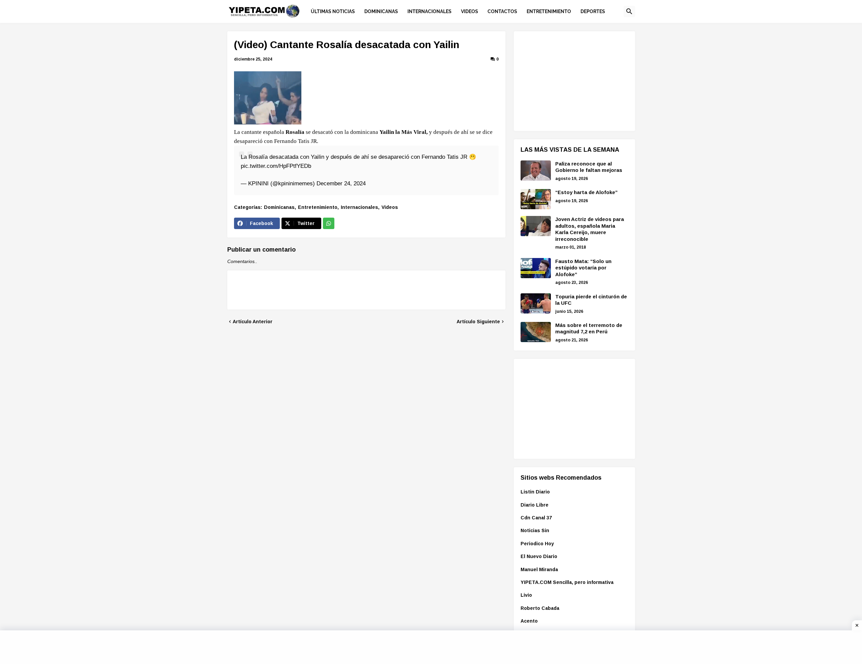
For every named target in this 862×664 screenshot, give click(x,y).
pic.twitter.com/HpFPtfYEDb (276, 166)
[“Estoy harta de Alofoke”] (536, 199)
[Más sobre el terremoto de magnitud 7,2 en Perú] (536, 332)
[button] (629, 11)
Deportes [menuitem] (593, 11)
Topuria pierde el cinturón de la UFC (591, 300)
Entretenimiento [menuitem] (549, 11)
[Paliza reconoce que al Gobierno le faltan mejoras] (536, 170)
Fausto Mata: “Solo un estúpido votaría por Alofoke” (583, 267)
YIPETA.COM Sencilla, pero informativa (567, 582)
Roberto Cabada (540, 608)
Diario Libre (535, 505)
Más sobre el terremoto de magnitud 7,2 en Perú (588, 328)
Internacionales (359, 207)
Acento (529, 621)
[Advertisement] (571, 80)
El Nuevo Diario (539, 556)
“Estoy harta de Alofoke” (586, 192)
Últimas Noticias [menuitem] (333, 11)
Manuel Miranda (539, 569)
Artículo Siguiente (478, 321)
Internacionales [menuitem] (429, 11)
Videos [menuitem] (469, 11)
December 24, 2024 (341, 183)
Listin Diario (535, 491)
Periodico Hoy (537, 543)
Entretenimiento (317, 207)
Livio (526, 595)
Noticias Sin (535, 530)
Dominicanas (279, 207)
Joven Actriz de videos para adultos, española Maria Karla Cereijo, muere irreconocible (589, 229)
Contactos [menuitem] (502, 11)
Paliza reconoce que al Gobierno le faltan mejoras (588, 167)
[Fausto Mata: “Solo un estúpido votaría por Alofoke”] (536, 268)
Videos (390, 207)
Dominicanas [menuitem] (381, 11)
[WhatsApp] (328, 223)
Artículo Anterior (252, 321)
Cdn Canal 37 (536, 517)
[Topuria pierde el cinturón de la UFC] (536, 303)
